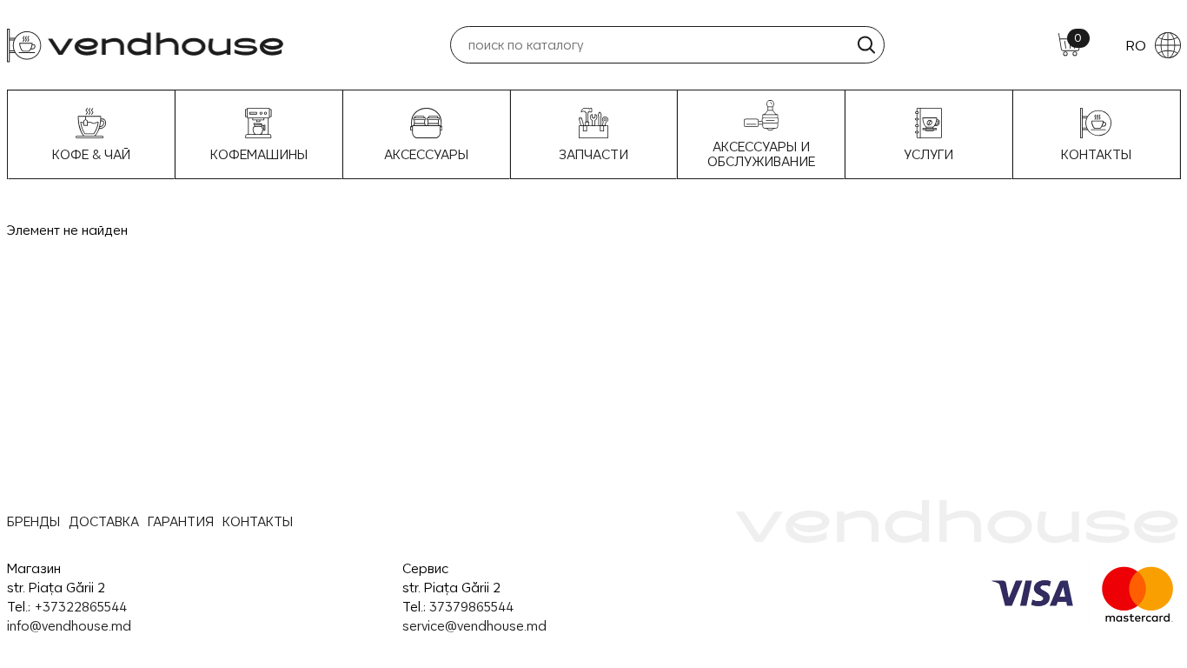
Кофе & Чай (91, 154)
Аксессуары (426, 154)
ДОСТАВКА (104, 521)
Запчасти (593, 154)
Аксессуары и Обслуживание (761, 154)
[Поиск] (866, 44)
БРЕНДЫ (33, 521)
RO (1135, 45)
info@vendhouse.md (69, 625)
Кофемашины (259, 154)
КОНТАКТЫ (257, 521)
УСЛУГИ (928, 154)
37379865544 (471, 606)
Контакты (1096, 154)
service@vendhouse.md (474, 625)
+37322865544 (80, 606)
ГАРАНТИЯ (181, 521)
